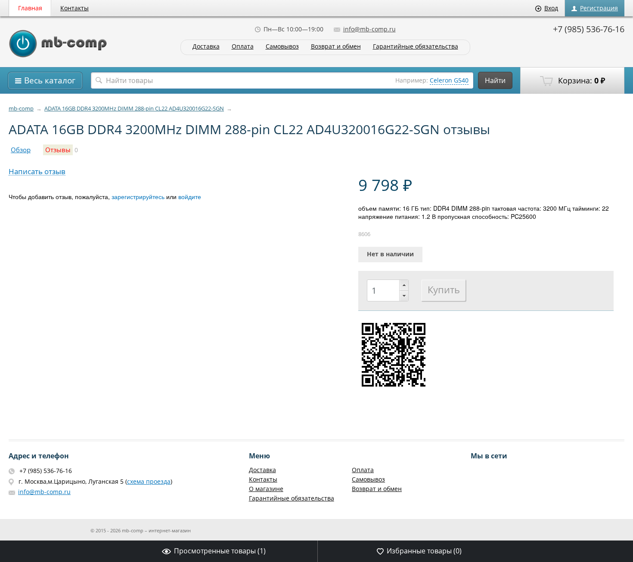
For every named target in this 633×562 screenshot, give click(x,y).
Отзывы (58, 149)
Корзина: (580, 80)
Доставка (206, 46)
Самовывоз (282, 46)
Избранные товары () (424, 551)
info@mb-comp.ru (369, 29)
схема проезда (149, 481)
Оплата (243, 46)
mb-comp (21, 108)
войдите (189, 196)
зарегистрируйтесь (138, 196)
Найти (495, 80)
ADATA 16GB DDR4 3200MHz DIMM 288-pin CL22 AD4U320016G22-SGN (134, 108)
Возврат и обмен (336, 46)
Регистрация (599, 8)
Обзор (21, 149)
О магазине (266, 489)
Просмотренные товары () (220, 551)
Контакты (74, 8)
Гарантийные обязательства (415, 46)
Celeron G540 (449, 80)
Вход (551, 8)
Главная (30, 8)
